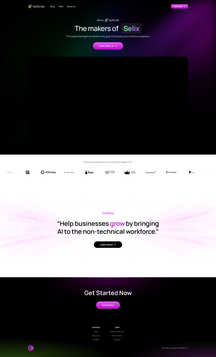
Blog (52, 6)
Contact (117, 339)
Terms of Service (117, 331)
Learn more (106, 244)
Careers (96, 339)
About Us (71, 6)
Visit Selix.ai (106, 46)
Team (60, 6)
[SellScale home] (36, 6)
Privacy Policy (117, 335)
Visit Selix (178, 6)
